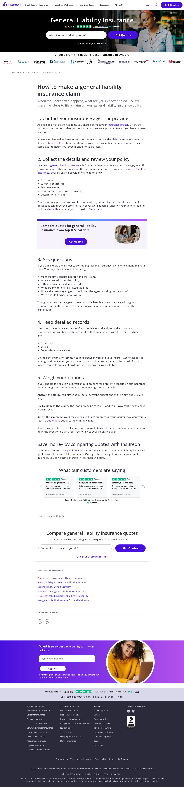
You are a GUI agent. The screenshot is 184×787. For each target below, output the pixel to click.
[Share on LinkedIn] (40, 623)
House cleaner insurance (38, 732)
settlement (53, 420)
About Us (119, 5)
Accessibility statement (105, 759)
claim (115, 139)
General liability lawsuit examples (54, 586)
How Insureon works (102, 728)
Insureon (42, 768)
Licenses (88, 759)
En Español (123, 759)
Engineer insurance (35, 745)
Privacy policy (62, 759)
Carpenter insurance (36, 715)
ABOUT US (98, 706)
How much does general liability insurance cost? (61, 591)
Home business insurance (71, 719)
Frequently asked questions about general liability (62, 595)
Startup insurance (68, 741)
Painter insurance (34, 719)
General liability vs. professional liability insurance (62, 582)
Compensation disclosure (104, 732)
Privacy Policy (62, 677)
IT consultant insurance (37, 723)
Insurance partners (101, 723)
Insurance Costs (86, 5)
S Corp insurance (67, 732)
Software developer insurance (40, 728)
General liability (50, 72)
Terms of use (76, 759)
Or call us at (92, 43)
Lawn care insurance (36, 736)
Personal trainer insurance (38, 749)
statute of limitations (59, 143)
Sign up (52, 668)
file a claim (95, 209)
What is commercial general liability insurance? (61, 578)
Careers (96, 715)
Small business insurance (25, 72)
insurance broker (118, 124)
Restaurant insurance (36, 741)
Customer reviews (101, 719)
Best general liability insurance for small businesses (63, 600)
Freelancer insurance (69, 715)
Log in (148, 5)
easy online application (76, 450)
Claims (96, 741)
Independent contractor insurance (75, 723)
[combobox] (41, 548)
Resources (104, 5)
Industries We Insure (63, 5)
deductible (53, 209)
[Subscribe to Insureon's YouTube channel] (133, 711)
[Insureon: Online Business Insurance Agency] (11, 5)
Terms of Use (45, 677)
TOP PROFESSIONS (35, 706)
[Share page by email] (47, 623)
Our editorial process (102, 736)
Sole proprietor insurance (71, 736)
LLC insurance (66, 728)
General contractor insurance (39, 710)
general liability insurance (66, 165)
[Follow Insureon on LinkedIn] (129, 711)
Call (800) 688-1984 (71, 696)
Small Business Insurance (36, 5)
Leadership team (100, 710)
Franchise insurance (69, 710)
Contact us (98, 745)
